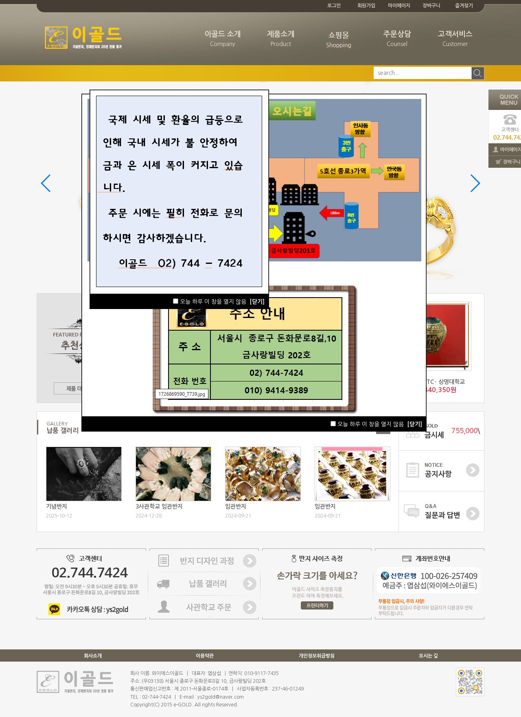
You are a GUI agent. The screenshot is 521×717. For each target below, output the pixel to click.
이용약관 (205, 655)
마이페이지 (399, 5)
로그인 (334, 5)
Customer (455, 39)
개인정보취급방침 (317, 655)
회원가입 (366, 5)
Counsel (397, 39)
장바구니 (431, 5)
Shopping (339, 44)
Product (281, 39)
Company (222, 39)
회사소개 (93, 655)
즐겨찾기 (464, 5)
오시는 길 (428, 655)
